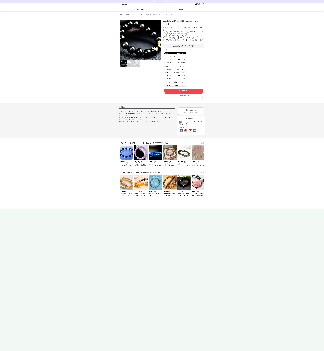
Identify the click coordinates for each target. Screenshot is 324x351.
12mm (175, 56)
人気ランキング (183, 9)
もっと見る (201, 143)
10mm (175, 53)
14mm (175, 59)
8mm (175, 62)
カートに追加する (183, 95)
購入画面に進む (183, 90)
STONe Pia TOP (124, 15)
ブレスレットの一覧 (136, 15)
